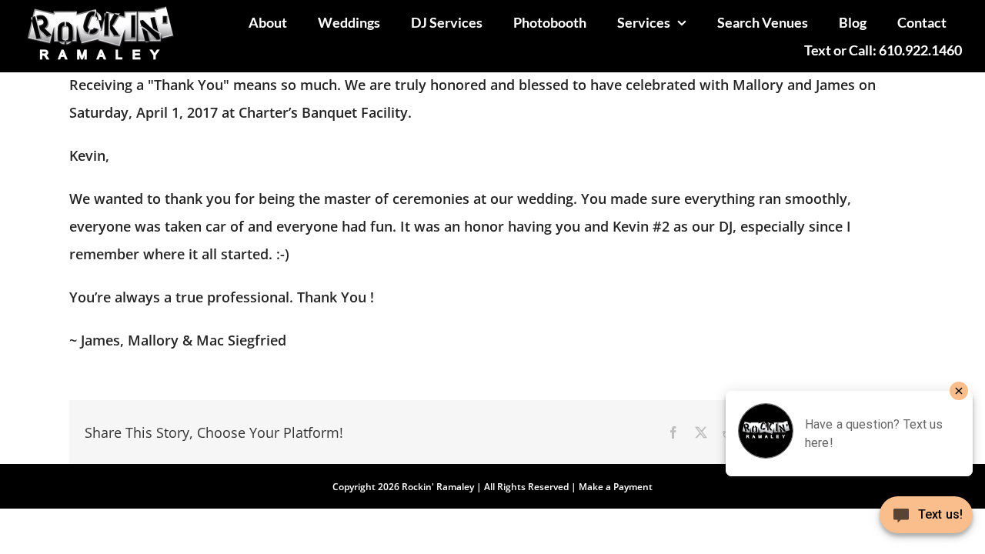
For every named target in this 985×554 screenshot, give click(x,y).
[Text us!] (926, 520)
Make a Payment (616, 486)
